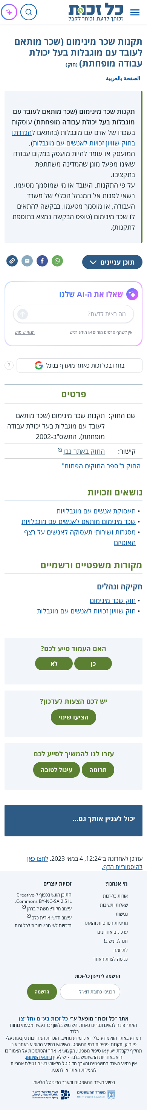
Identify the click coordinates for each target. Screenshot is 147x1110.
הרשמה (42, 992)
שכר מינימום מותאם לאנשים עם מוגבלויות (78, 521)
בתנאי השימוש (39, 1057)
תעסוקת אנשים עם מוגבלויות (96, 510)
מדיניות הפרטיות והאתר (106, 923)
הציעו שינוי (73, 717)
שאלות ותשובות (114, 905)
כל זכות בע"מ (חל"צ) (43, 1018)
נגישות (122, 914)
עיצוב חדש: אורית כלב (52, 918)
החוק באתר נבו (84, 451)
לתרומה (120, 950)
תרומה (98, 770)
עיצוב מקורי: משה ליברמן (49, 909)
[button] (135, 12)
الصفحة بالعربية (123, 78)
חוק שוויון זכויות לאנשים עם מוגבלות (86, 610)
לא (54, 663)
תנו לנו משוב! (116, 941)
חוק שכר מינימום (113, 600)
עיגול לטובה (56, 770)
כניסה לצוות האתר (110, 959)
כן (93, 663)
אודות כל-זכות (115, 896)
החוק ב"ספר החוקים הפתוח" (101, 465)
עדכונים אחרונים (112, 932)
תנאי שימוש (25, 332)
